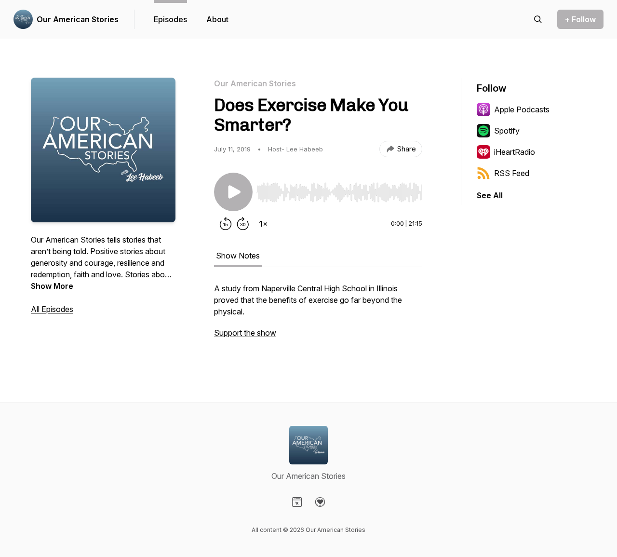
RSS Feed (511, 173)
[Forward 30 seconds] (243, 224)
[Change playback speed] (263, 224)
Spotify (507, 131)
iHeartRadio (514, 152)
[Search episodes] (538, 19)
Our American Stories (78, 19)
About (217, 19)
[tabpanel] (318, 315)
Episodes (170, 19)
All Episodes (52, 309)
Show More (52, 286)
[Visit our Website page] (297, 502)
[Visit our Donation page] (320, 502)
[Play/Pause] (233, 192)
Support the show (245, 333)
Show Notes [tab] (238, 255)
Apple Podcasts (522, 109)
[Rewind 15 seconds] (225, 224)
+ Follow (580, 19)
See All (490, 195)
